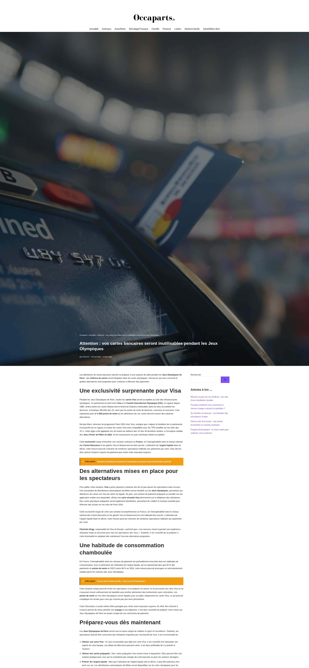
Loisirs (177, 29)
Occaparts (83, 335)
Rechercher (196, 375)
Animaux (106, 29)
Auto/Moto (120, 29)
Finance (167, 29)
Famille (155, 29)
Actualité (93, 29)
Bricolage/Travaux (138, 29)
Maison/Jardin (192, 29)
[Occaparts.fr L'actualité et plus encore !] (154, 18)
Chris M (86, 357)
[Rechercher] (225, 380)
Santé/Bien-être (211, 29)
